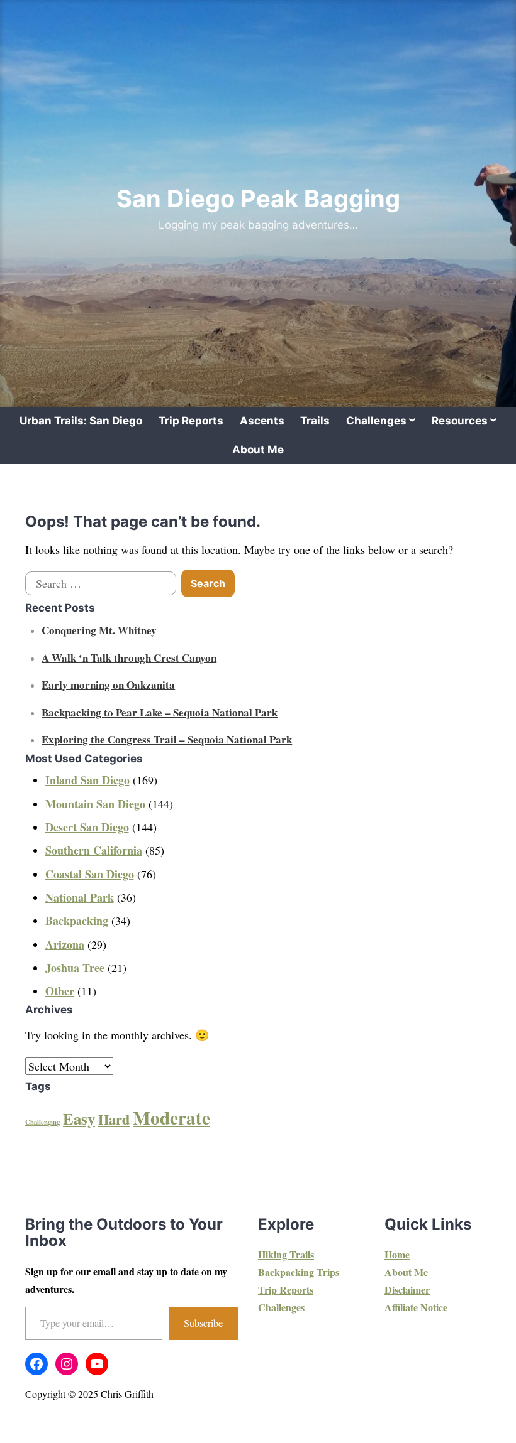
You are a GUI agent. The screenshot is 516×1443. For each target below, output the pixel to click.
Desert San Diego (87, 827)
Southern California (93, 850)
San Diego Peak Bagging (258, 198)
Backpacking (76, 920)
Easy (79, 1118)
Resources (460, 420)
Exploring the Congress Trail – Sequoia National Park (167, 739)
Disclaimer (407, 1289)
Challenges (376, 420)
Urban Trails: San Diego (81, 420)
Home (397, 1254)
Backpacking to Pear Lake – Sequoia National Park (160, 712)
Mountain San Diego (95, 804)
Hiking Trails (286, 1254)
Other (59, 991)
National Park (79, 897)
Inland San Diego (87, 780)
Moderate (171, 1117)
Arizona (64, 944)
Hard (114, 1119)
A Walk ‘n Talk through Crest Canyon (129, 658)
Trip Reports (191, 420)
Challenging (42, 1122)
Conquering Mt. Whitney (99, 630)
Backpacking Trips (298, 1272)
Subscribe (203, 1322)
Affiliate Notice (415, 1307)
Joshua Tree (74, 967)
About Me (258, 449)
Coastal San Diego (89, 874)
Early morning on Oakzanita (108, 685)
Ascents (262, 420)
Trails (315, 420)
